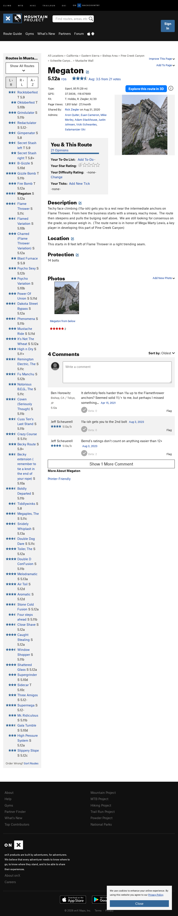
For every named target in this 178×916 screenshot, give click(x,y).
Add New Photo (163, 278)
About (9, 792)
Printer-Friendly (59, 479)
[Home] (27, 18)
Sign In (167, 26)
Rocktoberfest (27, 92)
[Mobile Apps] (90, 33)
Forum (79, 33)
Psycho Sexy (26, 268)
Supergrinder (27, 675)
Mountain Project (103, 792)
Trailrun (49, 5)
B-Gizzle (23, 163)
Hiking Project (101, 805)
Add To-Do (86, 159)
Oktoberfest (26, 102)
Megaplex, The (28, 513)
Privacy (109, 910)
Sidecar (23, 685)
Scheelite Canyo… (61, 60)
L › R (11, 82)
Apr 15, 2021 (108, 402)
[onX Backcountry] (86, 5)
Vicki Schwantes (86, 124)
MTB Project (99, 799)
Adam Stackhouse (86, 119)
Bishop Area (110, 55)
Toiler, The (24, 549)
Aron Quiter (72, 115)
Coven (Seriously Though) (24, 404)
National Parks (101, 824)
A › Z (33, 82)
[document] (139, 898)
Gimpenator (26, 133)
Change (57, 177)
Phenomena (26, 319)
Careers (10, 882)
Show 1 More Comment (111, 463)
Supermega (26, 705)
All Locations (55, 55)
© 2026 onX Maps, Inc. (77, 910)
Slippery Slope (28, 750)
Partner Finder (15, 811)
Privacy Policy (155, 895)
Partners (65, 33)
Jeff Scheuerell (62, 422)
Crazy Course (27, 434)
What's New (46, 33)
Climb (7, 5)
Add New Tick (79, 183)
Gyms (29, 33)
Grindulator (25, 112)
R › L (22, 82)
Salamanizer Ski (75, 129)
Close (139, 903)
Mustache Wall (84, 60)
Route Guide (12, 33)
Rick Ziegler (72, 109)
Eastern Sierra (90, 55)
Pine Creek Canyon (132, 55)
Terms (98, 910)
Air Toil (22, 584)
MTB (20, 5)
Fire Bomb (25, 183)
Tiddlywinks (26, 503)
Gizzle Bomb (26, 173)
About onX (12, 875)
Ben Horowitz (61, 393)
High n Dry (25, 349)
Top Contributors (17, 824)
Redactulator (26, 123)
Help (8, 799)
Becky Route (26, 444)
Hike (33, 5)
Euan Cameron (90, 115)
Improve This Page (161, 58)
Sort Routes (31, 763)
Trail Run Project (103, 811)
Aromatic (24, 594)
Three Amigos (27, 695)
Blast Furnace (27, 258)
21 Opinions (59, 150)
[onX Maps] (14, 848)
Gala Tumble (26, 725)
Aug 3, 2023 (136, 422)
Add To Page (164, 65)
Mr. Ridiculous (27, 715)
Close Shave (26, 624)
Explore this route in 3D (146, 89)
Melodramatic (27, 574)
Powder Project (101, 818)
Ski (64, 5)
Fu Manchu (25, 374)
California (72, 55)
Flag (169, 410)
